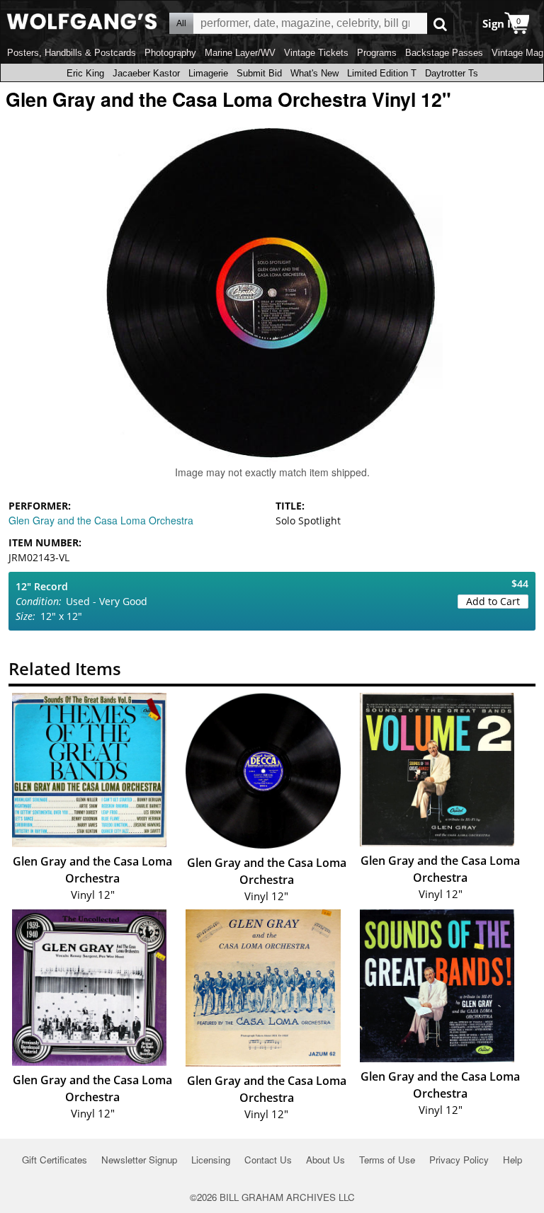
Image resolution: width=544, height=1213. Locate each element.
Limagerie (208, 73)
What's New (314, 73)
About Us (325, 1160)
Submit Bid (259, 73)
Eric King (85, 73)
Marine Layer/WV (240, 52)
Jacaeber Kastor (146, 73)
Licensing (210, 1160)
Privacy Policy (459, 1160)
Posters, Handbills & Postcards (71, 52)
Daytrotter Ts (451, 73)
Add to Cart (493, 601)
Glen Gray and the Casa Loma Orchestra (100, 520)
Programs (377, 52)
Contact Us (268, 1160)
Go (440, 24)
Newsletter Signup (139, 1160)
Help (512, 1160)
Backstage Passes (444, 52)
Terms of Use (387, 1160)
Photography (170, 52)
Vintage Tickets (316, 52)
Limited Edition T (381, 73)
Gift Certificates (54, 1160)
